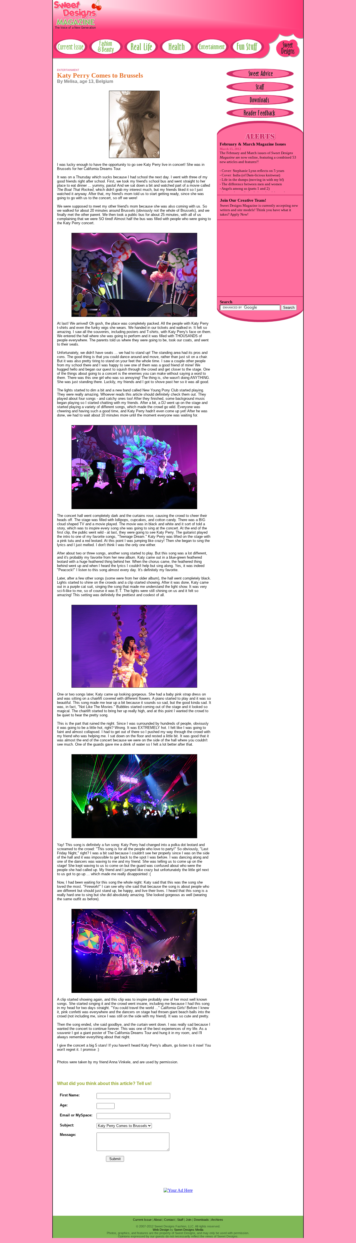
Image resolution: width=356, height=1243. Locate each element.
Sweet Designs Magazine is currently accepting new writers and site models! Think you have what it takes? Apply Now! (259, 209)
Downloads (201, 1219)
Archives (217, 1219)
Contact (169, 1219)
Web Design (161, 1229)
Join (188, 1219)
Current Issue (142, 1219)
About (158, 1219)
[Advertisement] (202, 12)
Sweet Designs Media (188, 1229)
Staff (180, 1219)
